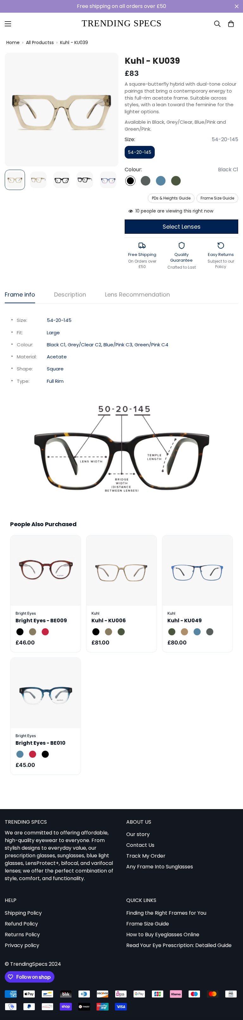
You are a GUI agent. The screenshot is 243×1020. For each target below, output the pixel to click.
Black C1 (130, 181)
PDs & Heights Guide (171, 198)
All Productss (40, 43)
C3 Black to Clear (45, 754)
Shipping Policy (23, 913)
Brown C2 (108, 631)
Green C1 (171, 631)
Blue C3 (197, 631)
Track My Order (145, 856)
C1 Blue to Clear (19, 754)
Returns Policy (22, 934)
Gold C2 (184, 631)
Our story (138, 834)
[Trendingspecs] (121, 24)
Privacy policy (22, 945)
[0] (231, 23)
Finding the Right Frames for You (166, 913)
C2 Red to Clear (32, 754)
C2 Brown (32, 631)
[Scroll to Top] (230, 985)
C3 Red (45, 631)
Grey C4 (209, 631)
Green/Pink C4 (176, 181)
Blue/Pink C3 (160, 181)
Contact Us (140, 845)
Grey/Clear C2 (145, 181)
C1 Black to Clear (19, 631)
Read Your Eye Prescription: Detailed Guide (179, 945)
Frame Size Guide (217, 198)
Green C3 (121, 631)
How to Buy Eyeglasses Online (162, 934)
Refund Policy (21, 923)
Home (13, 43)
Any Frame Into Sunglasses (159, 866)
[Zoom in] (105, 66)
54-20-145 (141, 154)
